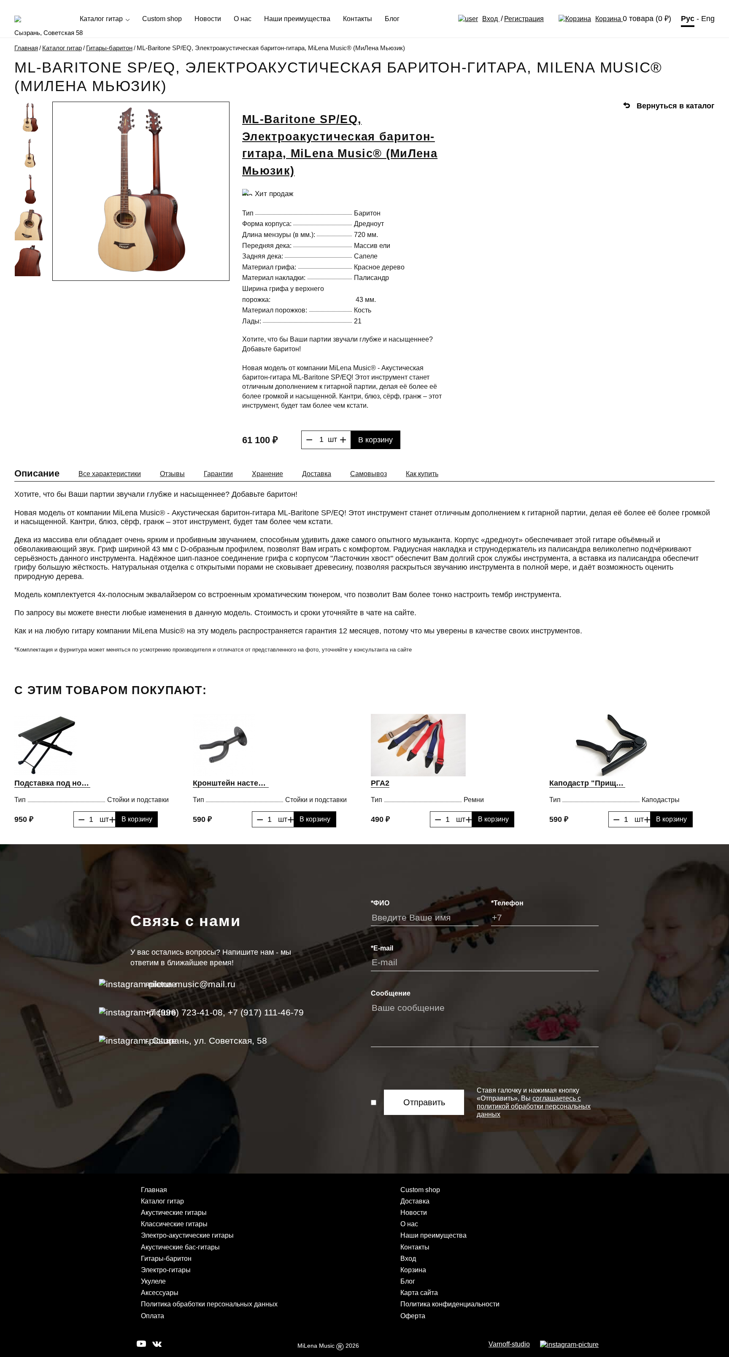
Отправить (424, 1102)
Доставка (414, 1201)
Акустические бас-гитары (180, 1247)
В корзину (375, 440)
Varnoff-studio (509, 1344)
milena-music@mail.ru (190, 984)
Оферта (412, 1315)
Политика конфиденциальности (450, 1304)
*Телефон (507, 903)
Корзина (609, 18)
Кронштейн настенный (231, 783)
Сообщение (390, 993)
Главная (26, 47)
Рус (687, 18)
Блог (392, 18)
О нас (242, 18)
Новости (207, 18)
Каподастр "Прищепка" (587, 783)
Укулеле (153, 1281)
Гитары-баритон (109, 47)
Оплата (152, 1315)
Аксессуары (159, 1292)
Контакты (357, 18)
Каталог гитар (102, 18)
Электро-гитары (166, 1270)
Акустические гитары (174, 1212)
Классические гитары (174, 1224)
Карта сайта (419, 1292)
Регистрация (524, 18)
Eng (708, 18)
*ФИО (380, 903)
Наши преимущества (297, 18)
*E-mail (382, 948)
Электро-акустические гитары (187, 1235)
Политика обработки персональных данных (209, 1304)
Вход (491, 18)
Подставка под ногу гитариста (52, 783)
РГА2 (380, 783)
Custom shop (162, 18)
